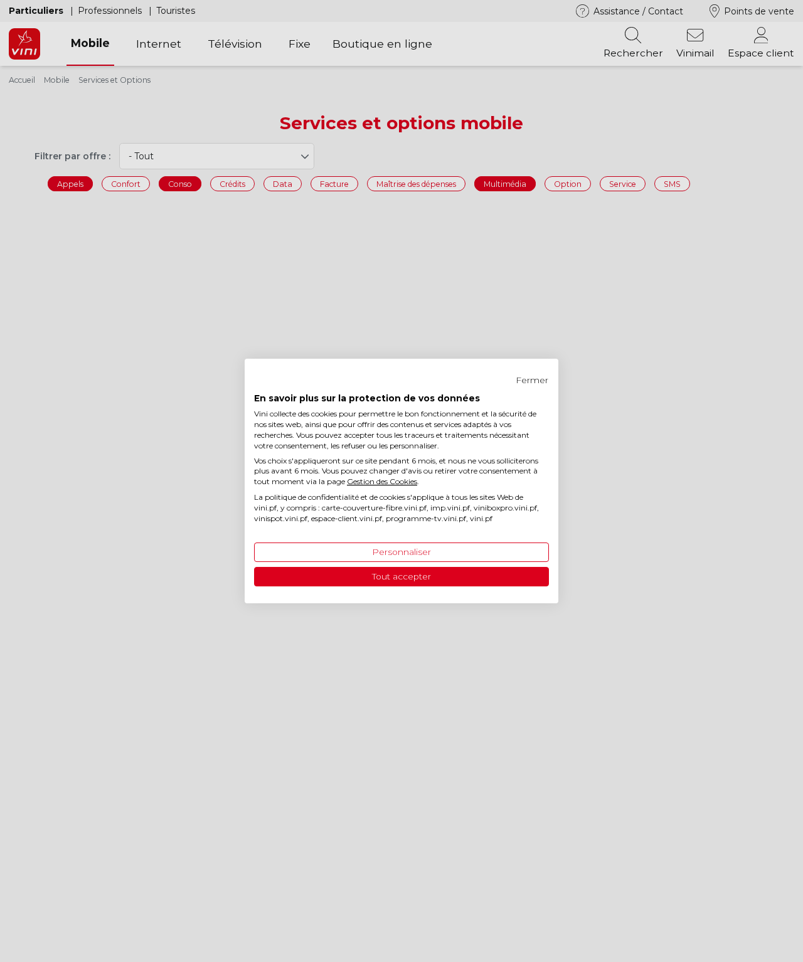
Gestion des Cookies (382, 481)
